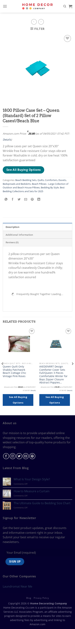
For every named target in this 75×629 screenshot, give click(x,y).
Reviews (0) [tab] (12, 242)
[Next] (72, 371)
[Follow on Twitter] (19, 456)
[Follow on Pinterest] (32, 456)
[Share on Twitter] (19, 199)
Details (7, 139)
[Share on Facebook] (13, 199)
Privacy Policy (41, 597)
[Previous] (2, 371)
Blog (28, 597)
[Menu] (5, 6)
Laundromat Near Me (17, 586)
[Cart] (70, 6)
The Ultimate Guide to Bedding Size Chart (42, 503)
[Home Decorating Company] (37, 6)
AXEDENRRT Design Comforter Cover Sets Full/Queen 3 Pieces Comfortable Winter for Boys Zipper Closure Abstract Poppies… (53, 374)
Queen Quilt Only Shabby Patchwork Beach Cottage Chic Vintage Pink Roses (14, 371)
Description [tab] (12, 227)
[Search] (64, 6)
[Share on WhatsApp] (6, 199)
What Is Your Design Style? (32, 479)
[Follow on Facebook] (6, 456)
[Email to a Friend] (26, 199)
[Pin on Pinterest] (32, 199)
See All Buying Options (23, 170)
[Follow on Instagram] (13, 456)
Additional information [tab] (19, 234)
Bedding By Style (50, 187)
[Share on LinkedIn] (39, 199)
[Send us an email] (26, 456)
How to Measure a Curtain (32, 491)
